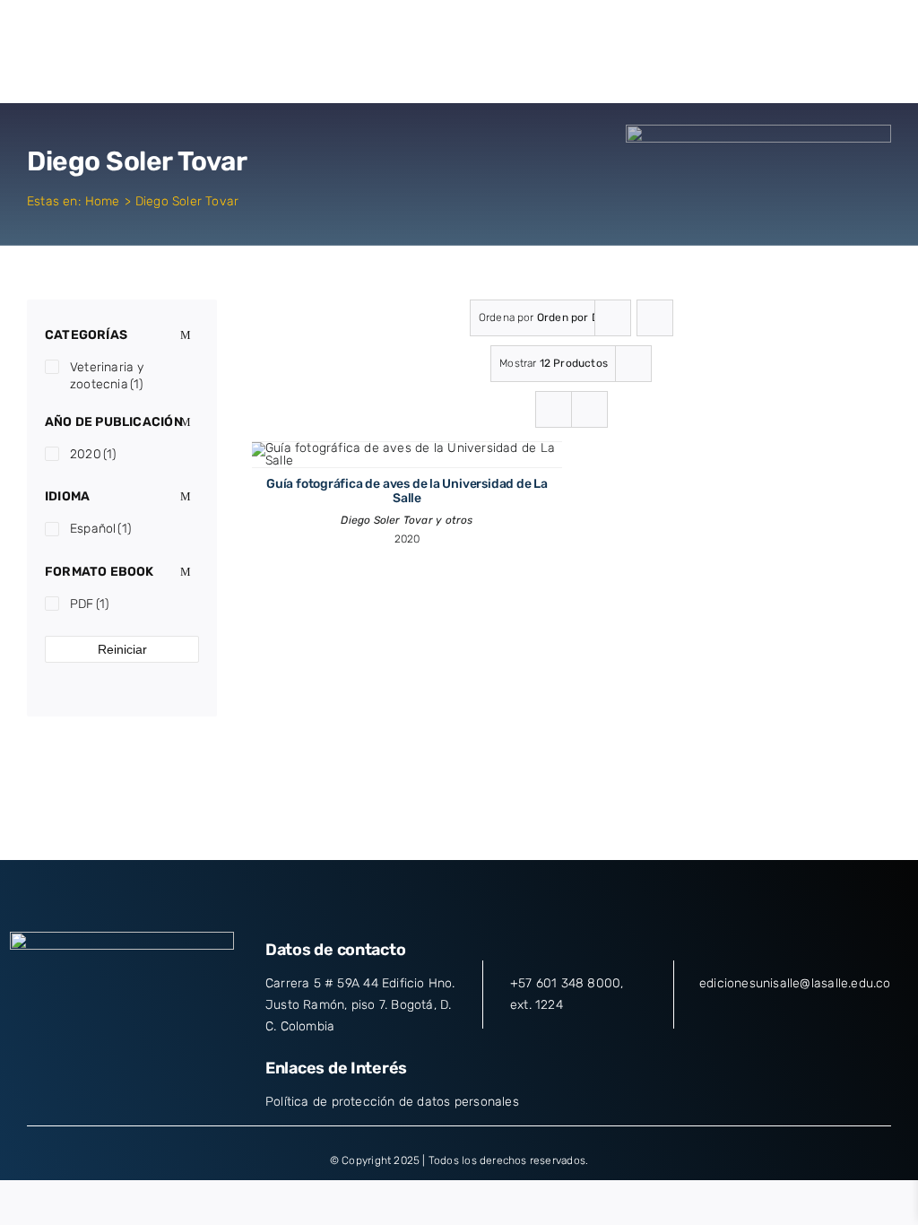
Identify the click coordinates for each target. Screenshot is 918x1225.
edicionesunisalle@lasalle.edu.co (795, 983)
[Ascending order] (654, 317)
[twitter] (89, 1029)
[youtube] (154, 1029)
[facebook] (57, 1029)
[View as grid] (553, 409)
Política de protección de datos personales (392, 1101)
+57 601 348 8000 (565, 983)
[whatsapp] (186, 1029)
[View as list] (589, 409)
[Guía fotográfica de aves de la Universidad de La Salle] (407, 448)
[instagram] (122, 1029)
